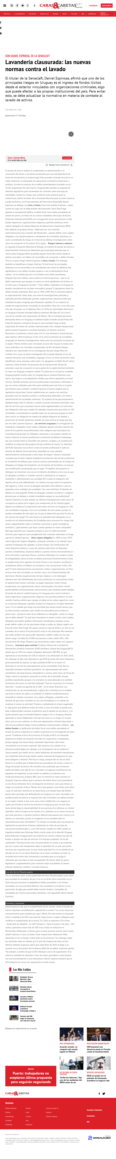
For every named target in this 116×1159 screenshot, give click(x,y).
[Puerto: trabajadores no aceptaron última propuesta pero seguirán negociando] (30, 1047)
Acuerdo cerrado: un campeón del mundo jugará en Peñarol (69, 1049)
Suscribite (67, 158)
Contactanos (91, 1116)
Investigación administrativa (98, 1043)
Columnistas (19, 14)
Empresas (92, 14)
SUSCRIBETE (106, 5)
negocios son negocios (96, 1072)
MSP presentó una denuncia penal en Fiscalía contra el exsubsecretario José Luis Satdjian (98, 1050)
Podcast (48, 1112)
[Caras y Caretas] (17, 1095)
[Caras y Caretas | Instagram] (28, 5)
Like (83, 14)
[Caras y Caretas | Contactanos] (108, 1093)
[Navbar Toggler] (6, 5)
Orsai (64, 14)
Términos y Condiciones (12, 1134)
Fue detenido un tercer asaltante (68, 1073)
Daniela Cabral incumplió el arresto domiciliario (28, 989)
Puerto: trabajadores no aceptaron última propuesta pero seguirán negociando (31, 1077)
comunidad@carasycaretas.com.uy (40, 1140)
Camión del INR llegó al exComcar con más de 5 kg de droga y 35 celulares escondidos (27, 1021)
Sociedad (32, 14)
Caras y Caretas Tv (104, 14)
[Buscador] (12, 5)
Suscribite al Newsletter (94, 1110)
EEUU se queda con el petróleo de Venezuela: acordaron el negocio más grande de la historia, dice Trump (98, 1080)
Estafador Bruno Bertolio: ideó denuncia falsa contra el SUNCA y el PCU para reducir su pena (27, 982)
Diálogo (31, 1069)
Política (7, 14)
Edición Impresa (51, 1116)
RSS (88, 1121)
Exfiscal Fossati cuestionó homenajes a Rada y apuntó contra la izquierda (28, 1010)
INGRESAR (93, 5)
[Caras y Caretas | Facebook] (17, 5)
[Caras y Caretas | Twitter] (23, 5)
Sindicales (44, 14)
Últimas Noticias (11, 1108)
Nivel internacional (67, 1043)
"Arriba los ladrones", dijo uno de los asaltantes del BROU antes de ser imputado (71, 1081)
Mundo (56, 14)
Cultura (74, 14)
